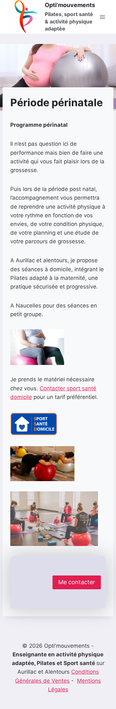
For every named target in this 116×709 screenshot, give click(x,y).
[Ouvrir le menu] (102, 17)
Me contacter (76, 582)
